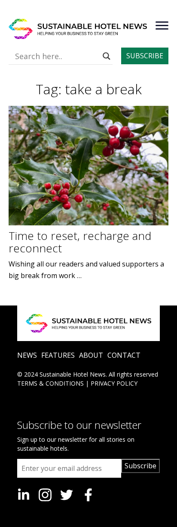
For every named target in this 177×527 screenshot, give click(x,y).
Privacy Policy (114, 383)
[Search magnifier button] (107, 56)
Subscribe (140, 465)
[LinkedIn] (23, 494)
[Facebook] (88, 494)
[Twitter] (66, 494)
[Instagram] (45, 494)
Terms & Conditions (50, 383)
